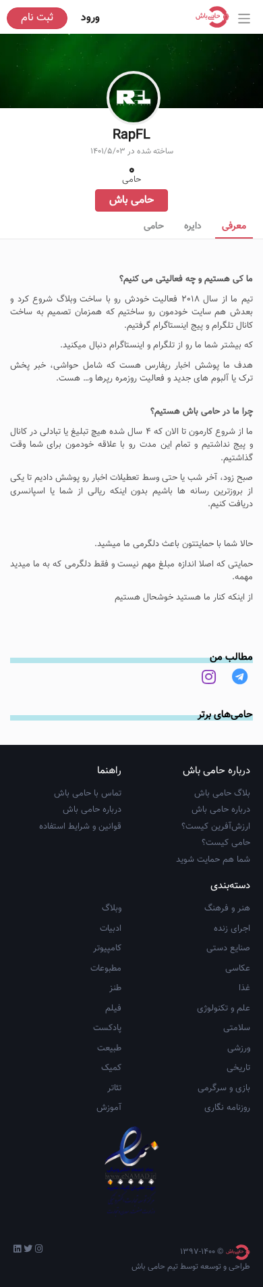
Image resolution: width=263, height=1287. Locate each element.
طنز (115, 988)
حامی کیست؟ (226, 843)
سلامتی (236, 1028)
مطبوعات (105, 968)
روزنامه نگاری (227, 1108)
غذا (244, 988)
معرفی (234, 226)
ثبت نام (37, 17)
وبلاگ (111, 908)
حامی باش (131, 200)
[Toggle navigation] (244, 18)
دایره (193, 226)
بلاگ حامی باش (222, 793)
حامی (154, 226)
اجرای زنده (232, 929)
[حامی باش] (216, 17)
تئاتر (114, 1088)
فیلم (113, 1008)
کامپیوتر (107, 948)
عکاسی (237, 968)
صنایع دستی (228, 948)
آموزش (108, 1108)
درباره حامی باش (221, 810)
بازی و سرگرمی (224, 1088)
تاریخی (238, 1068)
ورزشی (238, 1048)
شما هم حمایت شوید (213, 860)
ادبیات (110, 929)
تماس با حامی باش (87, 793)
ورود (90, 17)
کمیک (111, 1068)
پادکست (107, 1028)
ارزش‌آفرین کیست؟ (215, 826)
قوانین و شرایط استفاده (80, 826)
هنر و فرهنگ (227, 908)
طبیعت (109, 1048)
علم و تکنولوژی (223, 1008)
